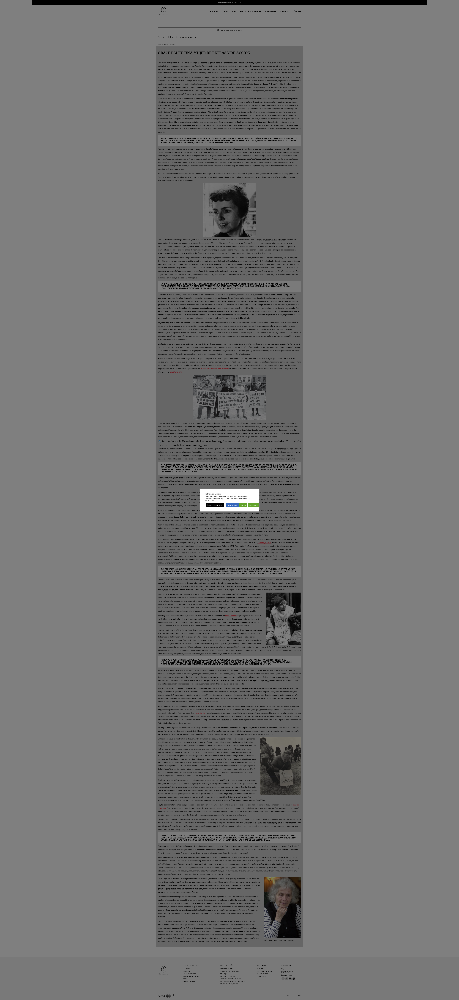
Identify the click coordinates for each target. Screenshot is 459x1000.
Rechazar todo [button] (232, 505)
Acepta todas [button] (253, 505)
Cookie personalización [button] (215, 505)
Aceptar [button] (243, 505)
